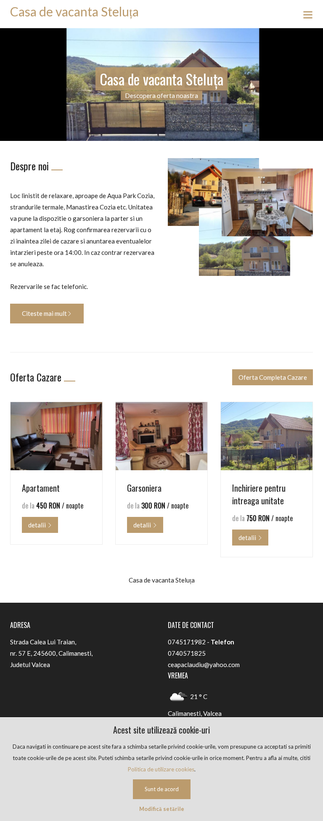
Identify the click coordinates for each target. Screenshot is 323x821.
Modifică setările (161, 808)
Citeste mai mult (44, 313)
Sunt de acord (162, 789)
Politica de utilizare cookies (161, 769)
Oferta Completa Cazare (272, 377)
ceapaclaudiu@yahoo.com (204, 664)
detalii (37, 525)
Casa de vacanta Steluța (74, 11)
